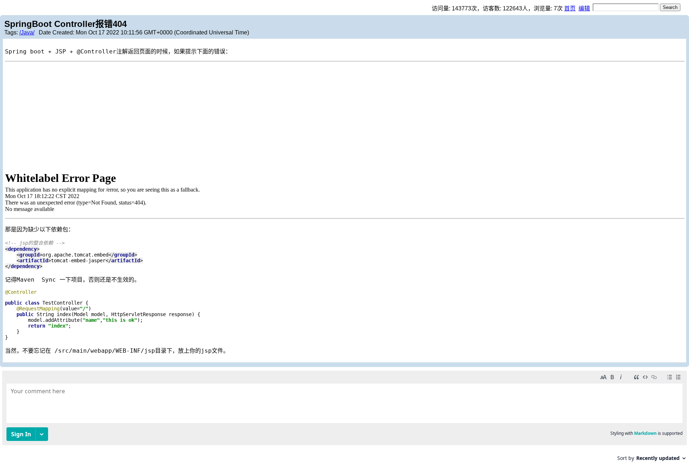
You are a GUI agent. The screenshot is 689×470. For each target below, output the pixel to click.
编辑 (584, 8)
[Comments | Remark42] (344, 418)
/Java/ (26, 32)
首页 (570, 8)
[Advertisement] (344, 115)
